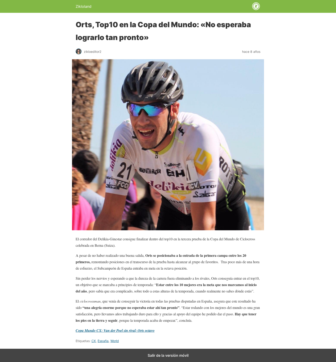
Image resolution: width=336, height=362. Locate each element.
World (114, 341)
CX (93, 341)
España (103, 341)
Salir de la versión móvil (168, 355)
